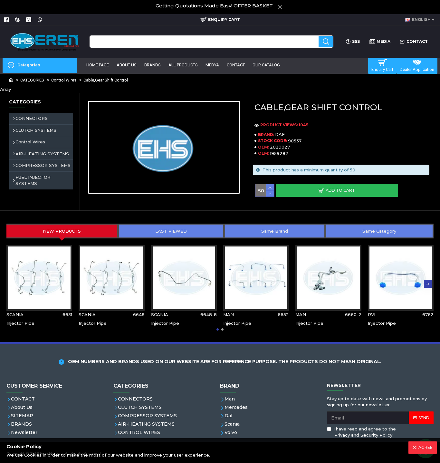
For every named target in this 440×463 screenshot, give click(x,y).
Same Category (379, 231)
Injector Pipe (20, 323)
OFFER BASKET (253, 6)
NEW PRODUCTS (62, 231)
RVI (371, 314)
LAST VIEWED (171, 231)
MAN (228, 314)
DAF (280, 134)
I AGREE (424, 447)
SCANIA (15, 314)
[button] (12, 284)
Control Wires (63, 80)
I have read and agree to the (364, 432)
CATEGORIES (32, 80)
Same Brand (274, 231)
